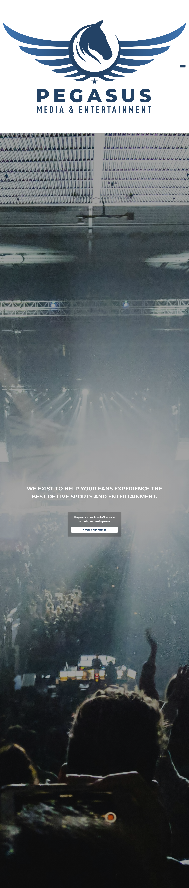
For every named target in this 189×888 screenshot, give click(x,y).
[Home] (94, 67)
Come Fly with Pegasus (94, 529)
